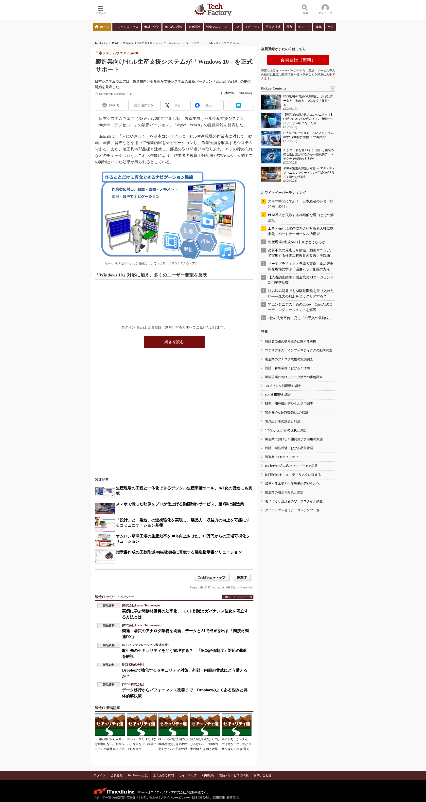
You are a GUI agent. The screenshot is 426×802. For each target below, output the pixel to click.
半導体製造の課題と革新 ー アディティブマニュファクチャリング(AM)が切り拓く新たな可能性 (309, 173)
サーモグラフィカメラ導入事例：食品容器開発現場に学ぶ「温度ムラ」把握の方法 (301, 266)
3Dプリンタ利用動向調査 (283, 386)
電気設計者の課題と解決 (282, 421)
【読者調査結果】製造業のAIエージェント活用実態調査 (301, 280)
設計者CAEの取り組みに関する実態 (290, 341)
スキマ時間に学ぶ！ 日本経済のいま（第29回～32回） (301, 204)
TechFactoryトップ (211, 577)
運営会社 (205, 797)
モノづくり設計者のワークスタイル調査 (294, 501)
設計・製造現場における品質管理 (289, 448)
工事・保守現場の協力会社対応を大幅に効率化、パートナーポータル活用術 (301, 231)
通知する (147, 105)
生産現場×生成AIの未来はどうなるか (296, 242)
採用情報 (219, 797)
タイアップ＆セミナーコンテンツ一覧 (292, 510)
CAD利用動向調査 (278, 395)
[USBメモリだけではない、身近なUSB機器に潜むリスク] (142, 724)
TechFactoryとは (138, 775)
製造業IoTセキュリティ (282, 457)
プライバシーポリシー (175, 797)
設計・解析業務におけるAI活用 (287, 368)
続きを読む (174, 342)
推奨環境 (233, 797)
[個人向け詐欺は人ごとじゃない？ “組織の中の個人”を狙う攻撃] (205, 724)
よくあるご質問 (163, 775)
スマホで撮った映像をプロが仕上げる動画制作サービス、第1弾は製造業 (180, 504)
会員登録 (117, 775)
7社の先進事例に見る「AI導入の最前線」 (300, 318)
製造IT (116, 42)
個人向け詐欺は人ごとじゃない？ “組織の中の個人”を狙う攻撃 (205, 744)
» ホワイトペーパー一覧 (237, 596)
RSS (194, 797)
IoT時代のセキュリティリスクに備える (293, 474)
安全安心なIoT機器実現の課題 (286, 412)
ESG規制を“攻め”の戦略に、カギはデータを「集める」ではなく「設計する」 (308, 101)
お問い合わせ (262, 775)
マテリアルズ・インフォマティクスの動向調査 (298, 350)
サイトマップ (188, 775)
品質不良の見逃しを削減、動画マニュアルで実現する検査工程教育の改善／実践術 (301, 252)
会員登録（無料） (298, 59)
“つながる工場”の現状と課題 (285, 430)
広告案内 (133, 797)
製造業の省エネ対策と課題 (284, 492)
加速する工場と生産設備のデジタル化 (292, 483)
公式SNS (119, 797)
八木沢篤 (228, 93)
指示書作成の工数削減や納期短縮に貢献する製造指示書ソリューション (179, 552)
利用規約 (208, 775)
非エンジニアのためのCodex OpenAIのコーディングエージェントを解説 (300, 307)
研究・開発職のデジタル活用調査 (289, 403)
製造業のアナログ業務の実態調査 (289, 359)
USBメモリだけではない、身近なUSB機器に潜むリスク (141, 744)
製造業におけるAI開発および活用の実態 (294, 439)
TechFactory (102, 42)
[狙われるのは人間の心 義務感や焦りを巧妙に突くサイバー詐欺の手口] (173, 724)
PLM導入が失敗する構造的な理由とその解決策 (301, 217)
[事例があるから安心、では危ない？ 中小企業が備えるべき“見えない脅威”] (237, 724)
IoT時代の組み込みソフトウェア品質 (291, 466)
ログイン (100, 775)
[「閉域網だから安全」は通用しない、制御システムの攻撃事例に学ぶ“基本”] (110, 724)
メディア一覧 (102, 797)
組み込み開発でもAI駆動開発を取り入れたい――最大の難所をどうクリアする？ (301, 293)
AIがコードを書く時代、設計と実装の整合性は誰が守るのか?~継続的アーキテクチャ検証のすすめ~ (308, 154)
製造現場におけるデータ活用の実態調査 (294, 377)
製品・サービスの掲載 (233, 775)
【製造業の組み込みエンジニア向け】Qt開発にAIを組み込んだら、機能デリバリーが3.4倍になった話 (308, 119)
